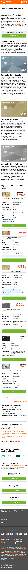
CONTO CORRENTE (14, 485)
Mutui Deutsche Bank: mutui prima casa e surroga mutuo (13, 437)
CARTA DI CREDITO (14, 497)
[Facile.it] (7, 2)
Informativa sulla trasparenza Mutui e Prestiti (8, 565)
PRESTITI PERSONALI (14, 473)
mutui (21, 465)
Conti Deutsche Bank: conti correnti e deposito (13, 431)
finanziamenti (16, 465)
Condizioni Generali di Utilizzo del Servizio (7, 558)
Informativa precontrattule (5, 564)
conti (24, 465)
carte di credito (5, 467)
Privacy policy (3, 559)
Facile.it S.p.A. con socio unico (22, 555)
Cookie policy (3, 560)
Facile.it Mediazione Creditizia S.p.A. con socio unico (12, 552)
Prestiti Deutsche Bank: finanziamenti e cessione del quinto (14, 434)
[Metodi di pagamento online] (14, 534)
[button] (1, 2)
